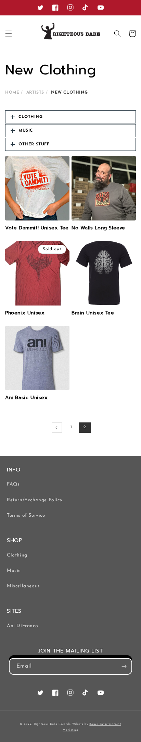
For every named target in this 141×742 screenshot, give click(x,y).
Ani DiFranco (22, 626)
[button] (8, 33)
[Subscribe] (123, 666)
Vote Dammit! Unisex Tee (37, 228)
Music (14, 570)
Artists (35, 93)
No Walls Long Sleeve (98, 228)
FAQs (13, 484)
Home (12, 93)
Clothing (17, 555)
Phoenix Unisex (24, 313)
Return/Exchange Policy (34, 500)
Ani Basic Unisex (26, 398)
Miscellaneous (23, 586)
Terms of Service (26, 515)
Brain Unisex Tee (93, 313)
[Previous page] (57, 427)
